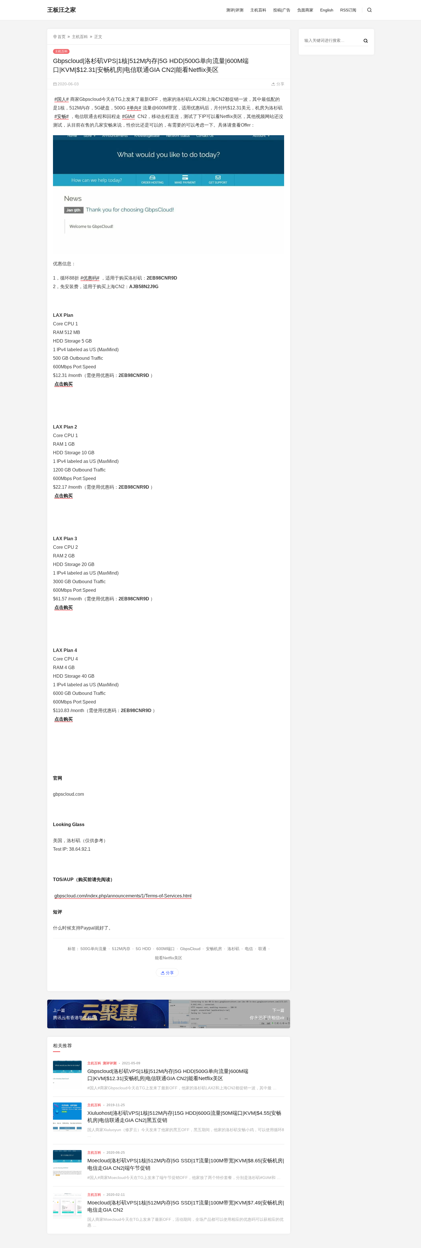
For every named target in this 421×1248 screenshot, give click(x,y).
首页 (62, 36)
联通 (262, 948)
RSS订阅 (348, 10)
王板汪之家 (61, 10)
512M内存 (121, 948)
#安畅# (61, 116)
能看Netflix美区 (168, 958)
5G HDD (143, 948)
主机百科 (258, 10)
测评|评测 (234, 10)
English (326, 10)
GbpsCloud (190, 948)
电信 (249, 948)
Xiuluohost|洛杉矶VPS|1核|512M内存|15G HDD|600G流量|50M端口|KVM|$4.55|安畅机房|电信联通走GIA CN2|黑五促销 (184, 1116)
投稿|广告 (281, 10)
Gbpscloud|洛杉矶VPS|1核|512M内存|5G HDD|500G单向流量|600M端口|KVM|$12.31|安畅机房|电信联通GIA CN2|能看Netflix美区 (167, 1074)
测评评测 (110, 1063)
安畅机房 (214, 948)
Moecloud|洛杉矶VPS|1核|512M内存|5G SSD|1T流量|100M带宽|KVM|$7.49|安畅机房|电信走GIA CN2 (185, 1206)
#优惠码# (89, 278)
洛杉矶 (233, 948)
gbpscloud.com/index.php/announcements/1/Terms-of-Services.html (123, 895)
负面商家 (305, 10)
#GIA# (128, 116)
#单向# (134, 107)
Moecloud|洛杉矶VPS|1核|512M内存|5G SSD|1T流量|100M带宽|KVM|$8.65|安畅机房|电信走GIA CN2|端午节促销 (185, 1164)
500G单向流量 (93, 948)
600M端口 (165, 948)
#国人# (61, 99)
